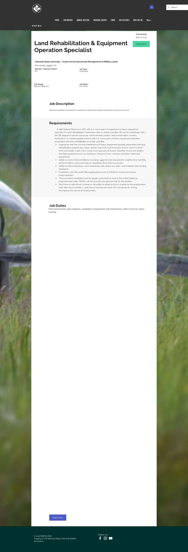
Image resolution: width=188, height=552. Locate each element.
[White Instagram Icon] (105, 538)
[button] (151, 6)
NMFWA (37, 26)
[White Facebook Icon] (100, 538)
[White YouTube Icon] (110, 538)
